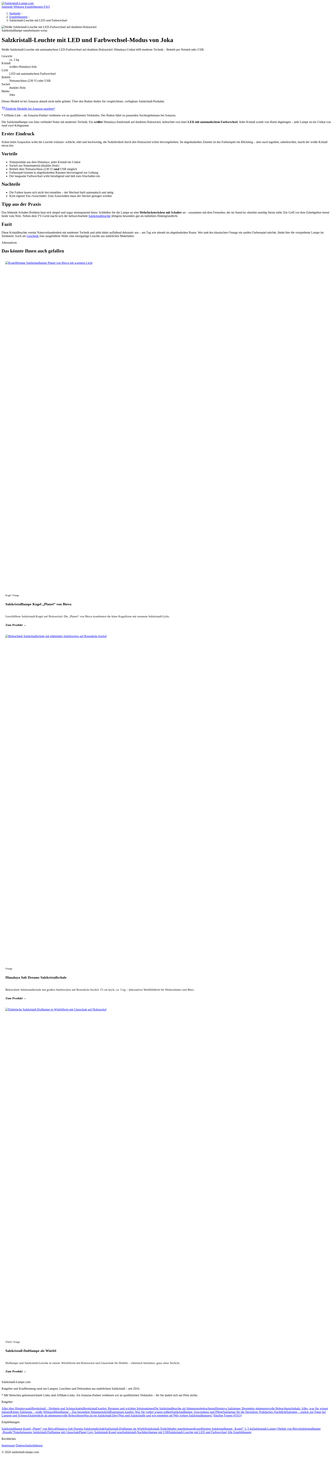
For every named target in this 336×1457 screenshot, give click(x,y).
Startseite (7, 6)
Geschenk (32, 236)
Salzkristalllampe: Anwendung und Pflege (197, 1412)
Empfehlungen (34, 6)
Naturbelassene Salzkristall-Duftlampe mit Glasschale (46, 1432)
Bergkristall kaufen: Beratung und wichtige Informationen (118, 1408)
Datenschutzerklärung (29, 1445)
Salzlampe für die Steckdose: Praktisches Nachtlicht (254, 1412)
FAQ (47, 6)
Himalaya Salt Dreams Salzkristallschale (35, 977)
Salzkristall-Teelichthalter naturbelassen (170, 1428)
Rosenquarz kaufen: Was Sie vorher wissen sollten (141, 1412)
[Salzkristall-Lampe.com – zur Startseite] (18, 3)
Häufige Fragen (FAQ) (227, 1415)
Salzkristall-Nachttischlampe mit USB (145, 1432)
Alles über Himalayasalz (17, 1408)
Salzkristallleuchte (99, 216)
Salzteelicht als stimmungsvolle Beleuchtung (56, 1415)
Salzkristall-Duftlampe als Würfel (30, 1351)
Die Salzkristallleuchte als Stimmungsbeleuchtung (184, 1408)
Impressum (8, 1445)
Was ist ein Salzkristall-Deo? (101, 1415)
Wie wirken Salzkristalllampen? (193, 1415)
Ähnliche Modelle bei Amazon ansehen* (30, 108)
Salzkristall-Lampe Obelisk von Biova (276, 1428)
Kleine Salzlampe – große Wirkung (32, 1412)
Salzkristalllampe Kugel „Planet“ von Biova (38, 604)
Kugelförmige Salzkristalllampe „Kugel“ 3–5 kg (223, 1428)
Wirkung (19, 6)
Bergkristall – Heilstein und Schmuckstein (57, 1408)
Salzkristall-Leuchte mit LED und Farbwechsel (198, 1432)
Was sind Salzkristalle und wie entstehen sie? (146, 1415)
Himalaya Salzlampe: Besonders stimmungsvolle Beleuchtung (253, 1408)
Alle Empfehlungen (239, 1432)
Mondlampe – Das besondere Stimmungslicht (82, 1412)
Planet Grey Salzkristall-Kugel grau (100, 1432)
